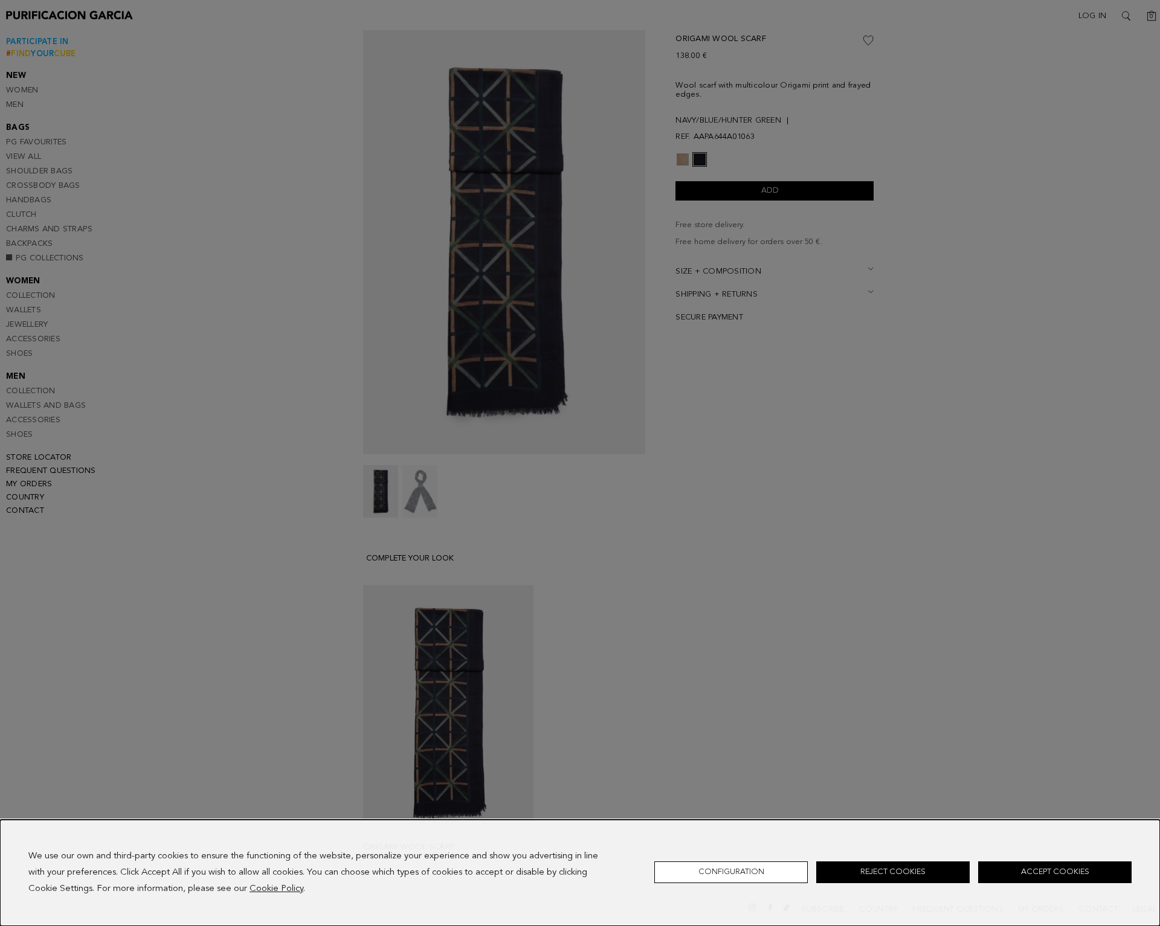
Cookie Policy (276, 888)
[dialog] (580, 873)
